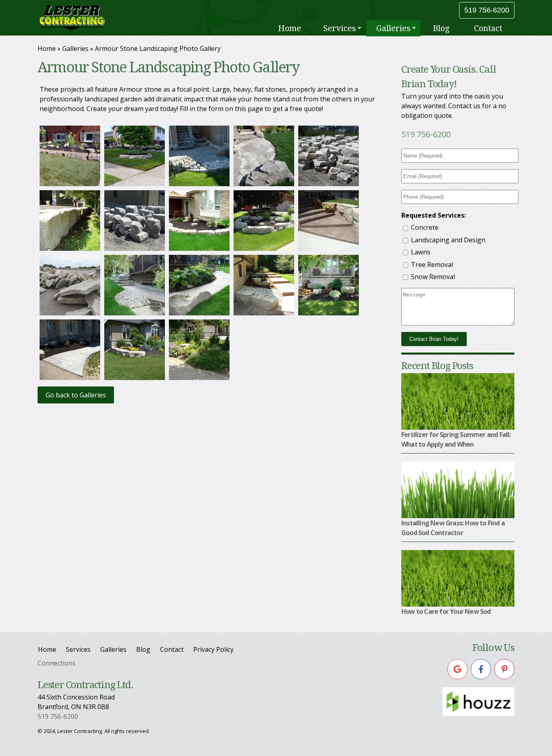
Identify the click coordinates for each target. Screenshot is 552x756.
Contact (489, 27)
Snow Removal (433, 276)
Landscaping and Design (448, 239)
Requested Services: (433, 215)
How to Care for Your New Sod (446, 611)
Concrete (424, 227)
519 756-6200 (486, 10)
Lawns (420, 252)
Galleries (396, 28)
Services (348, 28)
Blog (445, 27)
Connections (57, 663)
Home (307, 27)
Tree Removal (432, 264)
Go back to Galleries (76, 395)
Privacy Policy (213, 649)
